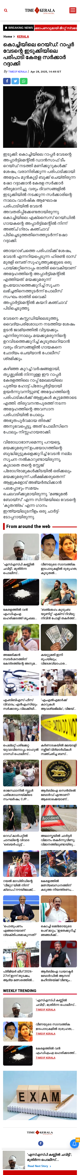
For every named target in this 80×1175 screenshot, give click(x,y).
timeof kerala (17, 71)
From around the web (28, 526)
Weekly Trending (19, 991)
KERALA (23, 36)
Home (7, 36)
